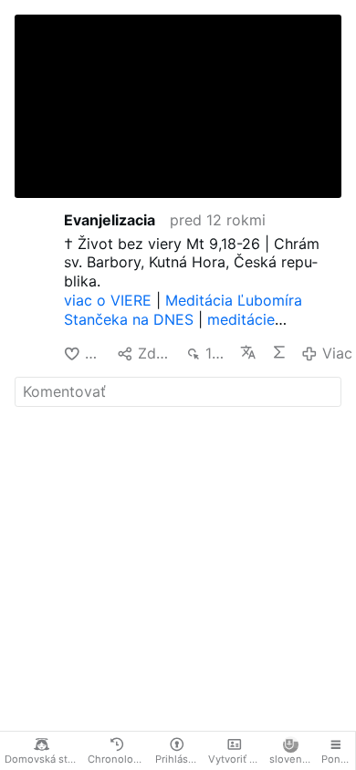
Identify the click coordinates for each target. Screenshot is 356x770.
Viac (336, 353)
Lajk (93, 353)
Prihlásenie (179, 759)
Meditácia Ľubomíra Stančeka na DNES (183, 309)
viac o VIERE (108, 300)
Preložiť (248, 352)
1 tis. (215, 353)
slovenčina (293, 759)
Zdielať (154, 353)
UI (279, 352)
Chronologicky (119, 759)
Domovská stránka (44, 759)
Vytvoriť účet (236, 759)
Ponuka (338, 759)
